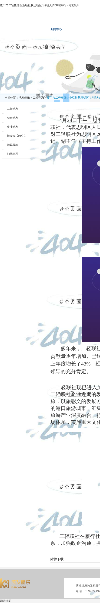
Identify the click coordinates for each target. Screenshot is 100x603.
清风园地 (12, 145)
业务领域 (77, 29)
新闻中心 (56, 29)
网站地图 (5, 601)
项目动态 (12, 117)
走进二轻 (34, 29)
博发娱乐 (12, 29)
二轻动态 (38, 97)
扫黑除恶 (12, 154)
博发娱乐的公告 (17, 135)
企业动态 (12, 126)
